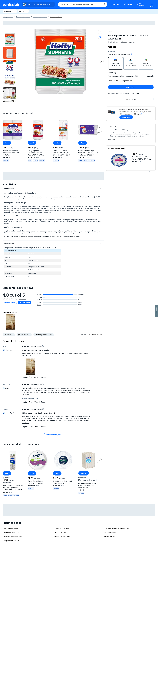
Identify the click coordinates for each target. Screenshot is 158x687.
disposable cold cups (11, 532)
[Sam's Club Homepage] (11, 4)
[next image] (10, 104)
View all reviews (9, 302)
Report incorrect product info (70, 237)
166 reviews (22, 299)
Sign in (83, 473)
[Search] (104, 4)
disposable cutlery (60, 532)
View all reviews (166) (53, 435)
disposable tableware (11, 541)
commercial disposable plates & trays (116, 528)
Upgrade (150, 76)
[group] (117, 42)
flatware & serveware (11, 528)
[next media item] (102, 61)
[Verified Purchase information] (43, 346)
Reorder (116, 4)
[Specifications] (100, 243)
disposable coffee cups (62, 536)
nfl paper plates (109, 536)
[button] (141, 4)
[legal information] (131, 54)
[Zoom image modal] (100, 37)
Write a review (25, 302)
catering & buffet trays (61, 528)
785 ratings (124, 42)
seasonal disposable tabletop (14, 536)
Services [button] (22, 11)
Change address (126, 81)
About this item (9, 184)
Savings (129, 4)
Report (43, 377)
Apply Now (126, 117)
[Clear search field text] (99, 4)
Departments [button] (8, 11)
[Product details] (100, 188)
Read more (111, 139)
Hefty (110, 31)
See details (135, 93)
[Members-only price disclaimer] (96, 480)
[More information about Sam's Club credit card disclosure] (141, 113)
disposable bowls (110, 532)
